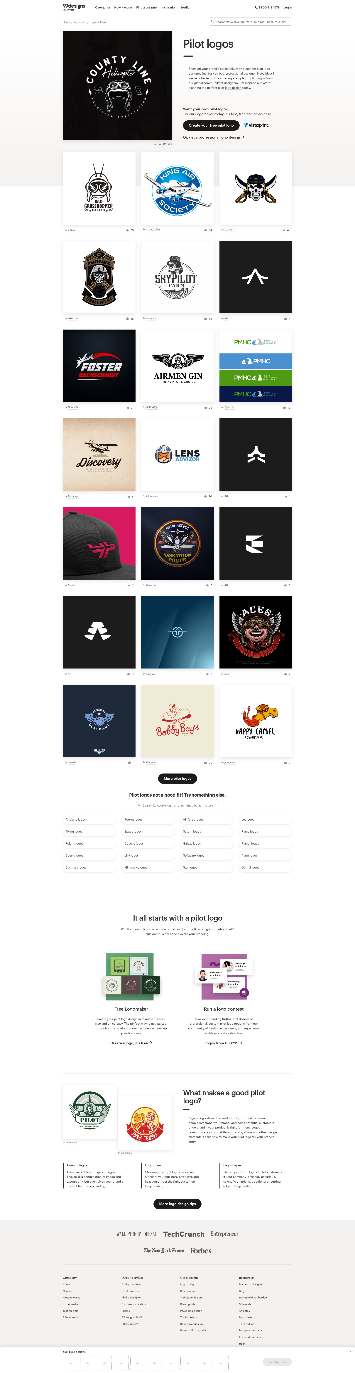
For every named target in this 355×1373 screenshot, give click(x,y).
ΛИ (226, 318)
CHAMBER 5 (165, 144)
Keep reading (96, 1186)
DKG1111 (229, 229)
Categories (103, 7)
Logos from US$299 (221, 1043)
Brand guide (187, 1304)
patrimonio (230, 762)
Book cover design (191, 1323)
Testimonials (70, 1310)
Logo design (187, 1284)
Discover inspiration (134, 1304)
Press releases (71, 1297)
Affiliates (244, 1310)
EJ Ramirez (152, 496)
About (66, 1284)
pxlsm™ (72, 762)
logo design (233, 87)
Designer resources (251, 1330)
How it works (123, 7)
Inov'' (227, 673)
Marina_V (151, 318)
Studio (185, 7)
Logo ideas (245, 1317)
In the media (70, 1304)
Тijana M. (229, 407)
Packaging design (191, 1310)
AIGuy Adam (153, 229)
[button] (350, 1351)
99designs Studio (132, 1317)
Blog (242, 1291)
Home (67, 22)
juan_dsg (150, 673)
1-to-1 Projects (130, 1291)
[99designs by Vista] (74, 7)
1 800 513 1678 (269, 7)
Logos (94, 22)
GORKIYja (152, 407)
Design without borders (253, 1297)
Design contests (131, 1284)
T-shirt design (188, 1317)
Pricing (126, 1310)
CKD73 (72, 229)
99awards (245, 1304)
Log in (287, 7)
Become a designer (251, 1284)
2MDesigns (74, 496)
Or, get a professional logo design (211, 137)
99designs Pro (130, 1323)
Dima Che (73, 407)
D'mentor (151, 762)
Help (242, 1343)
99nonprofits (71, 1317)
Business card (188, 1291)
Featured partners (250, 1336)
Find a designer (147, 7)
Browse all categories (193, 1330)
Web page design (191, 1297)
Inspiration (169, 7)
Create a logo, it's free (129, 1043)
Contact (67, 1291)
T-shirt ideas (246, 1323)
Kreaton (72, 585)
